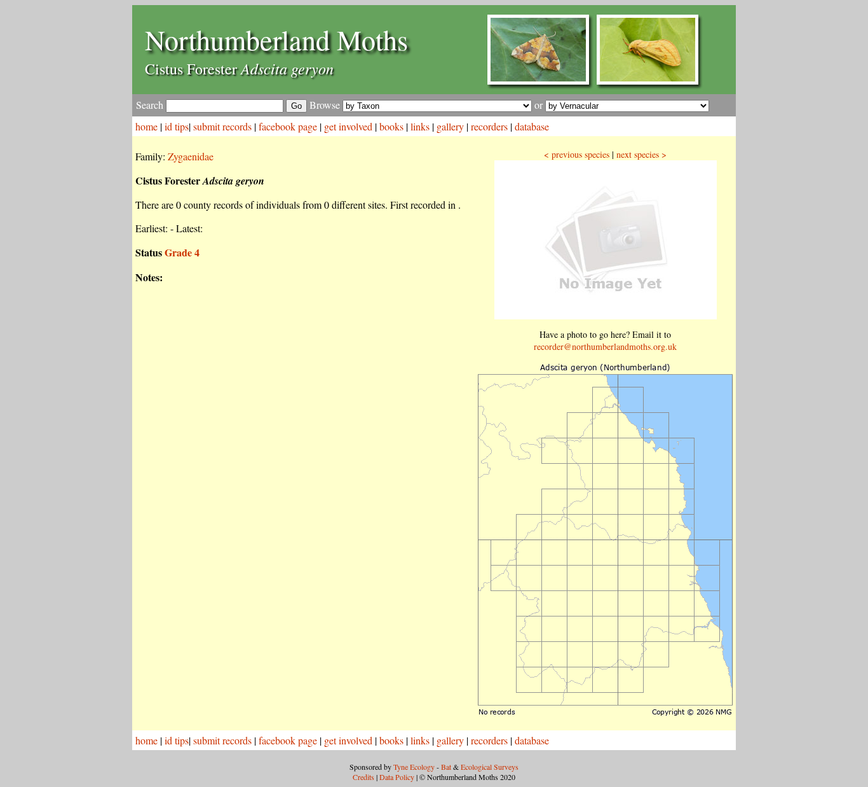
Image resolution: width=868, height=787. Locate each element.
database (532, 126)
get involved (348, 126)
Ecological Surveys (490, 767)
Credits (363, 777)
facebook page (288, 126)
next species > (641, 154)
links (420, 126)
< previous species (576, 154)
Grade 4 (182, 252)
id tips (177, 126)
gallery (450, 126)
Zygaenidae (191, 156)
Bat (446, 767)
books (391, 126)
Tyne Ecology (414, 767)
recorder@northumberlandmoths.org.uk (605, 346)
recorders (489, 126)
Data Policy (396, 777)
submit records (222, 126)
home (146, 126)
